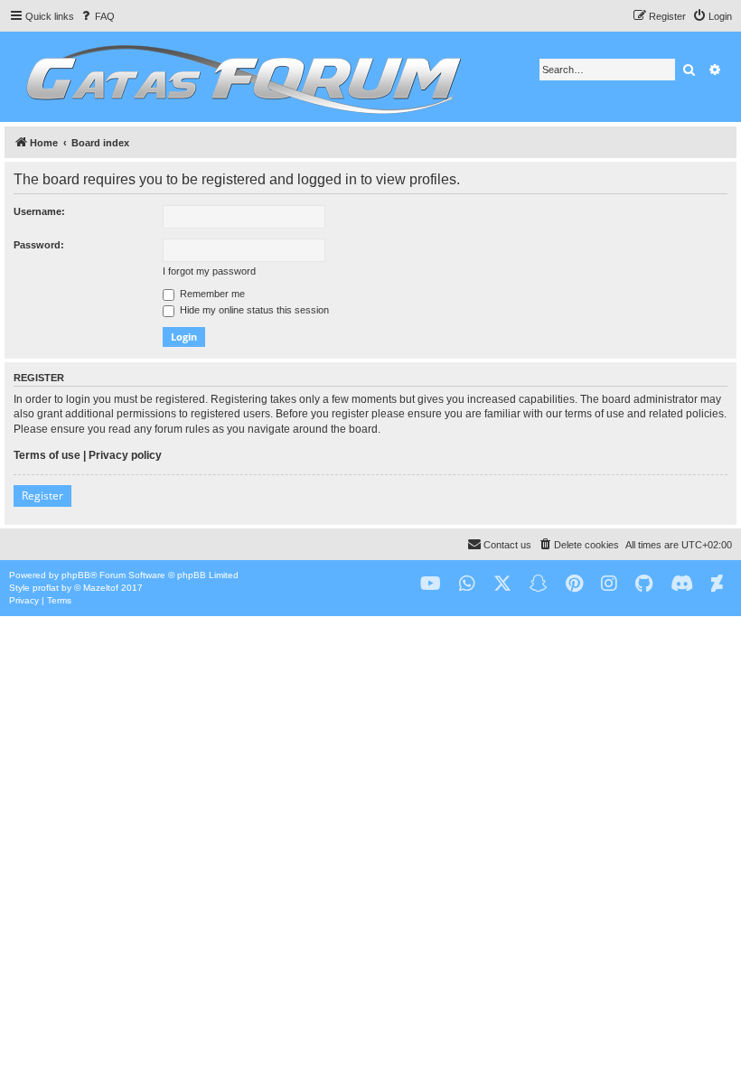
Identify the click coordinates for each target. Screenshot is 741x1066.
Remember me (211, 293)
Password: (39, 244)
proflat (46, 588)
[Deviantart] (717, 584)
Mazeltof (100, 588)
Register (42, 495)
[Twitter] (502, 584)
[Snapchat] (538, 584)
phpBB (75, 575)
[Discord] (682, 584)
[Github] (644, 584)
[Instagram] (609, 584)
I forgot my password (209, 271)
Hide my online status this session (253, 309)
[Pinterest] (574, 584)
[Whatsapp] (467, 584)
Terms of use (47, 455)
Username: (39, 211)
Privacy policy (125, 455)
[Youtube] (431, 584)
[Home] (241, 76)
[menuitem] (97, 16)
